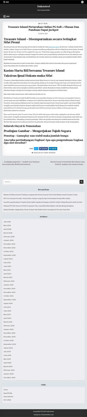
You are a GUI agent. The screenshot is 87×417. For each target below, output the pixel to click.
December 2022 (9, 377)
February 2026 (9, 237)
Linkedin (53, 149)
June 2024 (7, 311)
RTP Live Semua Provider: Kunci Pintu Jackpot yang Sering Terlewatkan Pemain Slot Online (37, 198)
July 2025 (7, 262)
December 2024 (9, 288)
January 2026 (9, 240)
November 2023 (10, 337)
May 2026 (7, 225)
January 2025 (9, 285)
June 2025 (7, 266)
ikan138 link (8, 393)
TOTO (6, 390)
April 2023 (7, 363)
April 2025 (7, 274)
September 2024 (10, 300)
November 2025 (10, 248)
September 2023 (10, 344)
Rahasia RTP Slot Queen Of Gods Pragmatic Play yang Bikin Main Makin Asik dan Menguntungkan (39, 206)
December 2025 (9, 244)
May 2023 (7, 359)
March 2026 (8, 233)
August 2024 (8, 303)
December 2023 (9, 333)
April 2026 (7, 229)
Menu (7, 2)
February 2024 (9, 326)
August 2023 (8, 348)
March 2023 (8, 366)
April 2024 (7, 318)
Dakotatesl (43, 6)
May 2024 (7, 314)
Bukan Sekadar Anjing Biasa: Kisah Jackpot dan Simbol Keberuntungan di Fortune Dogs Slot (37, 209)
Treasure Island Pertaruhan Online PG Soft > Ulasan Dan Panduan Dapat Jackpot (43, 28)
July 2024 (7, 307)
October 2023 (9, 340)
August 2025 (8, 259)
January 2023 (9, 374)
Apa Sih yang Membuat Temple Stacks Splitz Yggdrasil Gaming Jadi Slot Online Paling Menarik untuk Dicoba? (43, 202)
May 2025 (7, 270)
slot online (7, 400)
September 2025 (10, 255)
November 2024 (9, 292)
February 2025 (9, 281)
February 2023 (9, 370)
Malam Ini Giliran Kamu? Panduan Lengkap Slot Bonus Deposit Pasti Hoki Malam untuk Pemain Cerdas (40, 195)
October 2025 (9, 251)
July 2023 (7, 351)
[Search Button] (82, 2)
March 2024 (8, 322)
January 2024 (8, 329)
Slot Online (43, 23)
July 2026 (7, 222)
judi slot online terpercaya (46, 153)
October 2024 (8, 296)
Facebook (44, 149)
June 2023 (7, 355)
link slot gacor (54, 47)
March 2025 (8, 277)
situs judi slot (8, 396)
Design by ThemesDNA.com (43, 415)
